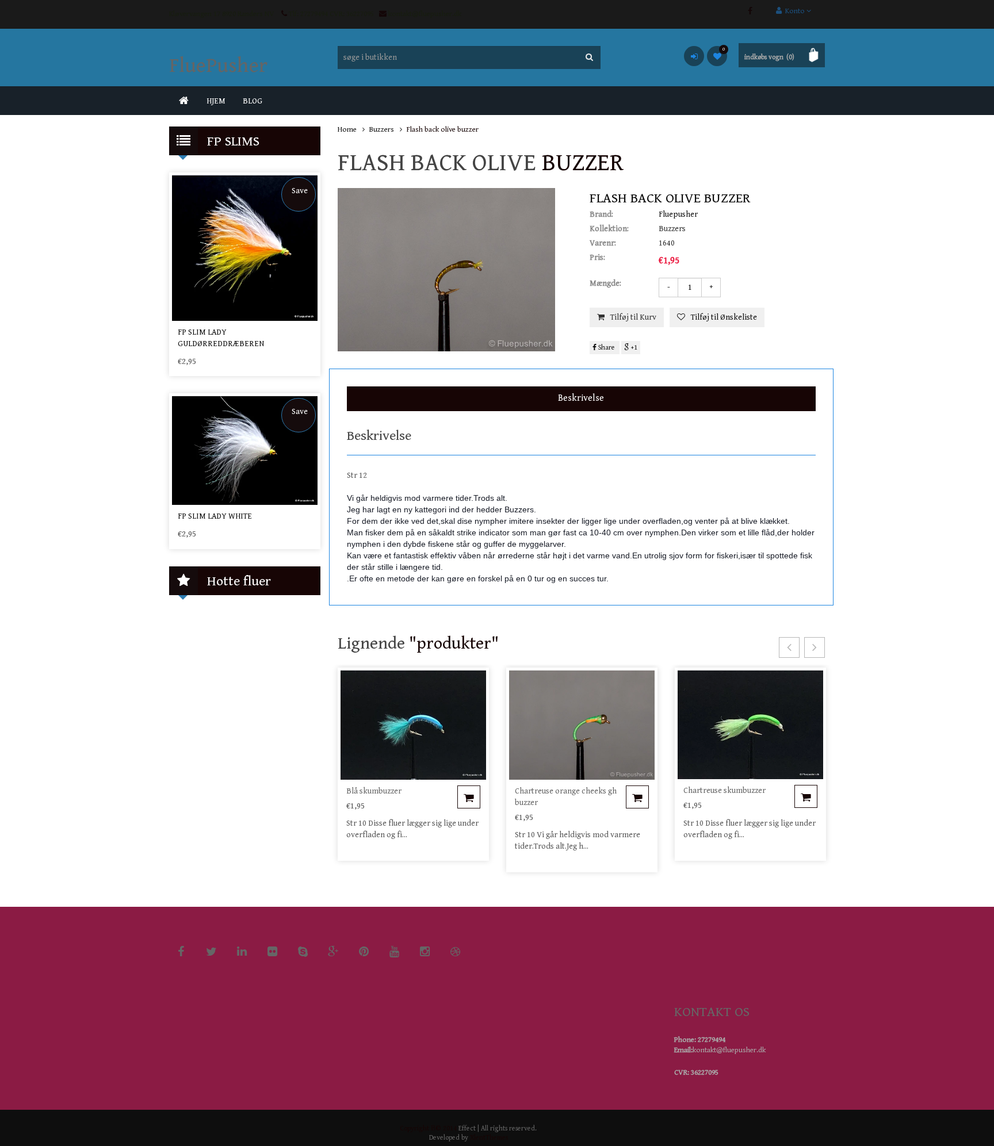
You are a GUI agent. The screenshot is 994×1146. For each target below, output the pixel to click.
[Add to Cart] (468, 796)
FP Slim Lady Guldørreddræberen (221, 338)
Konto (794, 11)
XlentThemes (489, 1137)
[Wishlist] (717, 56)
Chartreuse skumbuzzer (724, 790)
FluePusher (218, 66)
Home (347, 129)
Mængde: (605, 283)
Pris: (597, 257)
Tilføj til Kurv (633, 317)
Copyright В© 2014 (428, 1128)
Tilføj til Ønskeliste (724, 317)
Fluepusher (678, 214)
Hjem (216, 101)
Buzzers (381, 129)
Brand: (601, 214)
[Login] (694, 56)
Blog (252, 101)
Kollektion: (609, 228)
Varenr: (603, 243)
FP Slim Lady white (215, 516)
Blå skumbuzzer (374, 791)
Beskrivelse (581, 398)
